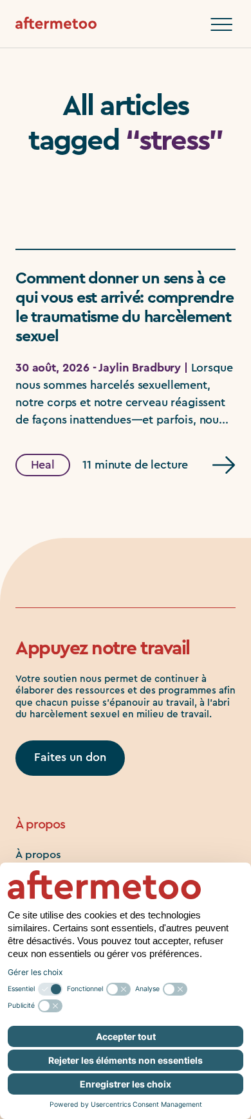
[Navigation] (221, 24)
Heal (43, 464)
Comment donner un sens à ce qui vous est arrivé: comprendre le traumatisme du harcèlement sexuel (124, 308)
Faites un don (70, 757)
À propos (38, 854)
